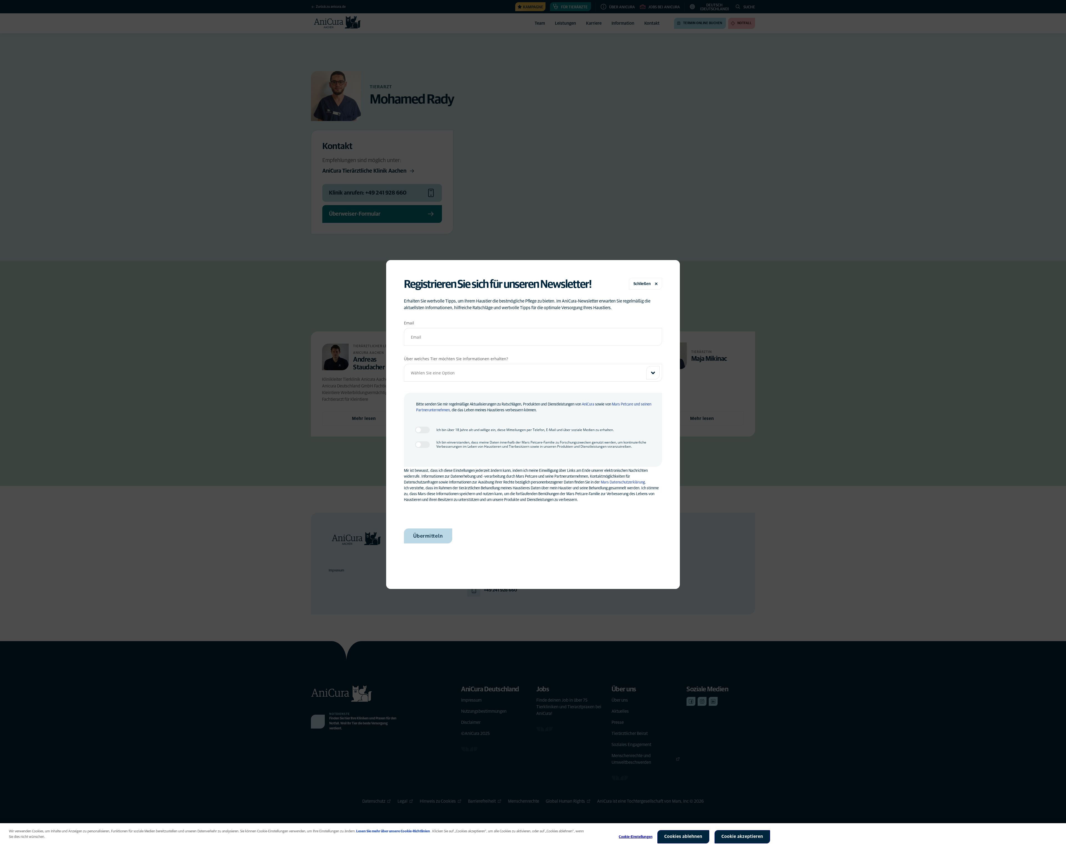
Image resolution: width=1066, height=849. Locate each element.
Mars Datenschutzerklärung (623, 482)
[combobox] (533, 373)
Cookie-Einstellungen (635, 837)
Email (409, 323)
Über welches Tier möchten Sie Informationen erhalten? (456, 358)
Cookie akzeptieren (742, 836)
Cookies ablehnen (683, 836)
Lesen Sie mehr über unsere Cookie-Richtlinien (393, 831)
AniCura (588, 404)
